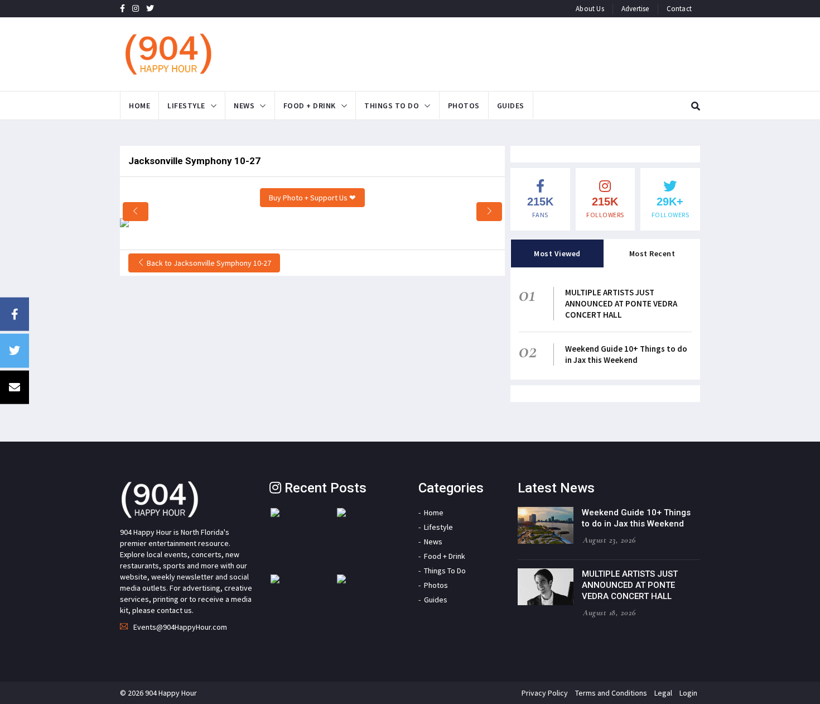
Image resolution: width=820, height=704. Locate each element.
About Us (590, 8)
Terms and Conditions (611, 693)
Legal (663, 693)
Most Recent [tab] (652, 253)
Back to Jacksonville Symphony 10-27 (208, 263)
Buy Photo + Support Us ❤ (312, 198)
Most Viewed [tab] (557, 253)
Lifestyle (186, 105)
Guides (510, 105)
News (244, 105)
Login (688, 693)
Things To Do (391, 105)
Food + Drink (309, 105)
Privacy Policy (545, 693)
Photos (464, 105)
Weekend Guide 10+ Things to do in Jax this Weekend (626, 354)
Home (139, 105)
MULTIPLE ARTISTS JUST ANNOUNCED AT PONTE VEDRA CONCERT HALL (621, 303)
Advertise (635, 8)
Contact (679, 8)
